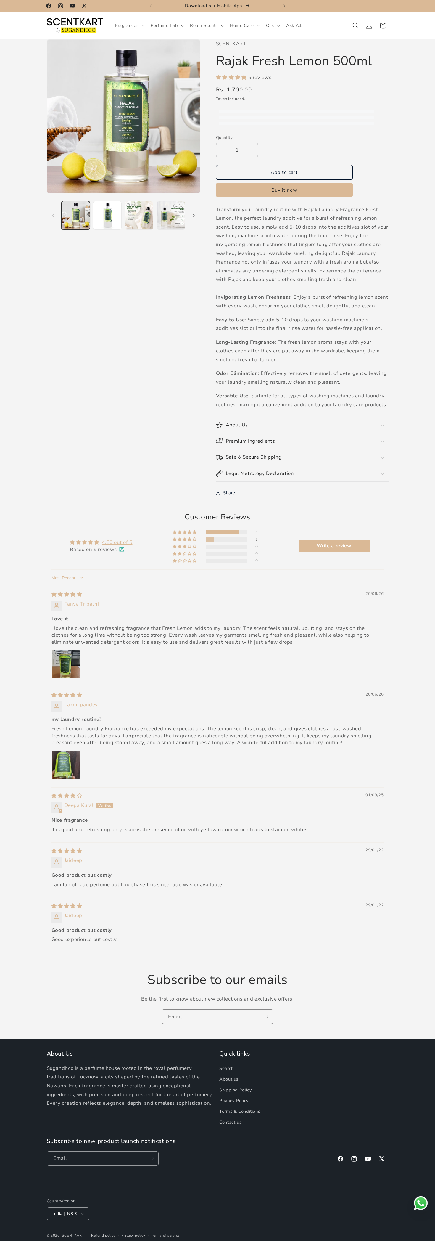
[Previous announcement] (150, 6)
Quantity (224, 138)
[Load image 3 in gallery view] (139, 215)
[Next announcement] (284, 6)
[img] (66, 594)
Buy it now (284, 190)
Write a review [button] (334, 545)
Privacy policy (133, 1235)
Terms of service (165, 1235)
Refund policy (103, 1235)
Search (226, 1068)
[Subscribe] (266, 1016)
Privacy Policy (234, 1101)
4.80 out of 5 (117, 542)
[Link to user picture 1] (65, 664)
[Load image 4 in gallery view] (171, 215)
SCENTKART (73, 1235)
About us (229, 1079)
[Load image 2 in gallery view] (107, 215)
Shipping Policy (235, 1090)
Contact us (230, 1122)
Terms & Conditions (239, 1112)
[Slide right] (193, 215)
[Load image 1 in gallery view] (75, 215)
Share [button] (229, 493)
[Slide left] (53, 215)
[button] (129, 25)
